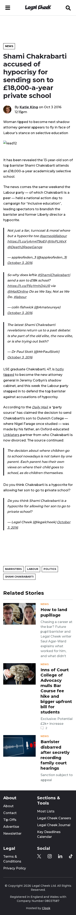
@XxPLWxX (56, 241)
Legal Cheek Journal (53, 825)
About (8, 806)
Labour (32, 568)
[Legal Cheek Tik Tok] (71, 856)
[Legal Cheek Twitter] (39, 856)
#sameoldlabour (53, 236)
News (9, 46)
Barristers (13, 568)
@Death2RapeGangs (24, 247)
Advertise (11, 827)
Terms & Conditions (12, 859)
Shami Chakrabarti (19, 576)
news (45, 604)
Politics (50, 568)
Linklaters (11, 435)
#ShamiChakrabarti (54, 275)
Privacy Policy (14, 868)
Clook (46, 908)
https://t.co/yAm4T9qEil (26, 241)
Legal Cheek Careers (54, 818)
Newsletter (12, 833)
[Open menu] (7, 7)
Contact (10, 813)
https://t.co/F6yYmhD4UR (28, 286)
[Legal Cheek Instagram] (50, 856)
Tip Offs (9, 820)
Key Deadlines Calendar (49, 834)
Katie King (29, 107)
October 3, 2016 (19, 263)
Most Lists (46, 811)
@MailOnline (17, 291)
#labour (20, 297)
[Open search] (68, 7)
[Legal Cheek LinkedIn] (60, 856)
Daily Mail (40, 407)
